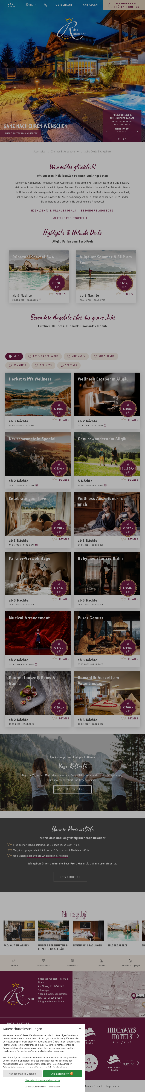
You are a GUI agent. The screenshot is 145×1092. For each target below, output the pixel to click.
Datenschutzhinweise (35, 1086)
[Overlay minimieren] (80, 1028)
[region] (42, 1050)
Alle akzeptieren (60, 1073)
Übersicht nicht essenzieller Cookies (42, 1080)
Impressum (54, 1086)
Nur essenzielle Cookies (22, 1073)
